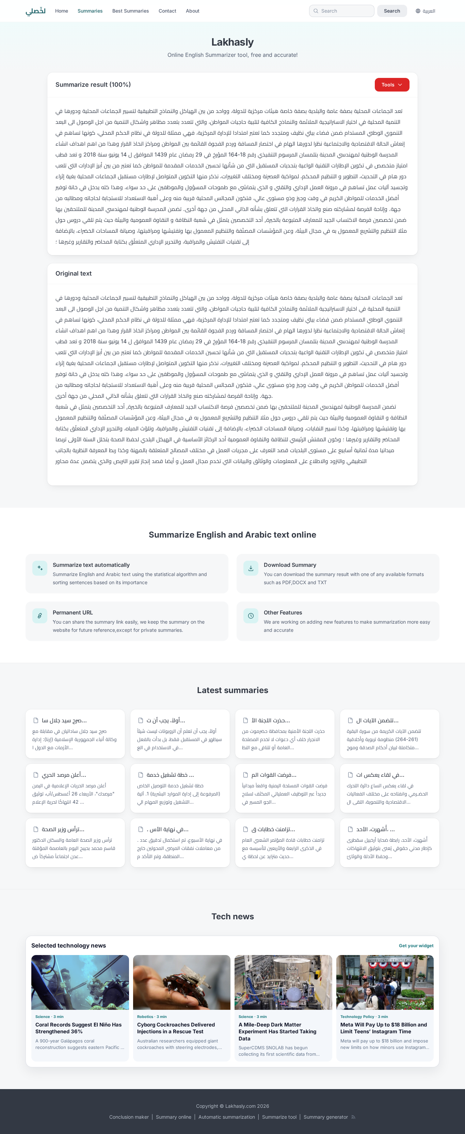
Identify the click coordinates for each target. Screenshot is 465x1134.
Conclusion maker (129, 1117)
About (192, 11)
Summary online (173, 1117)
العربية (429, 11)
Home (61, 11)
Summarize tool (279, 1117)
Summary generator (326, 1117)
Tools (388, 84)
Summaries (90, 11)
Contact (167, 11)
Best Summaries (130, 11)
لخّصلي (36, 11)
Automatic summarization (226, 1117)
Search (392, 11)
